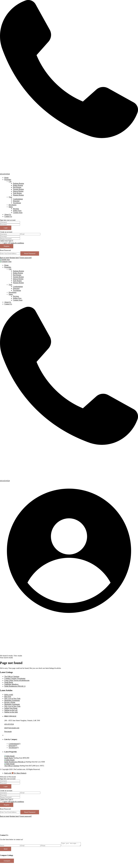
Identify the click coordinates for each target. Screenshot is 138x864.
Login (6, 228)
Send (5, 849)
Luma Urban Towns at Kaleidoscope (16, 680)
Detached (16, 201)
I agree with (13, 243)
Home (6, 178)
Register (6, 246)
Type (10, 197)
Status (11, 207)
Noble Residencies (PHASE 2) (14, 686)
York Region (17, 193)
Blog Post (7, 696)
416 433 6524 (9, 724)
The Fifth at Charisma (11, 676)
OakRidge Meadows (11, 684)
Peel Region (17, 187)
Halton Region (18, 185)
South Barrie (8, 682)
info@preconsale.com (11, 728)
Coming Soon (17, 212)
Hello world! (8, 695)
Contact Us (8, 216)
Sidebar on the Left (10, 710)
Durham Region (18, 183)
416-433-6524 (5, 174)
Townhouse (17, 203)
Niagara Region (18, 195)
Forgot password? (26, 258)
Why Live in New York (12, 698)
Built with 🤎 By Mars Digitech (15, 773)
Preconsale (8, 731)
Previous (16, 209)
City (10, 181)
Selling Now (17, 211)
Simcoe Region (18, 191)
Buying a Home (9, 702)
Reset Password (29, 253)
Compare (7, 861)
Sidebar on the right (11, 712)
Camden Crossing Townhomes (14, 678)
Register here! (14, 258)
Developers (12, 205)
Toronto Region (18, 189)
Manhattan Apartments (12, 700)
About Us (7, 214)
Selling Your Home (10, 708)
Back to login (4, 258)
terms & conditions (17, 243)
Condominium (18, 199)
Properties (7, 179)
